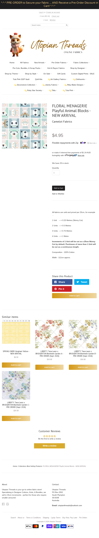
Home (12, 63)
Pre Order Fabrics (59, 63)
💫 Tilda (52, 90)
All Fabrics (24, 63)
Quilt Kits (38, 79)
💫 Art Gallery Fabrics (57, 79)
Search (13, 518)
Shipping (46, 518)
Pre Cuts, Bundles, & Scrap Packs (27, 68)
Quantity (55, 168)
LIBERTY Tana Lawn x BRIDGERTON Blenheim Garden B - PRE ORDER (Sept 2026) (83, 353)
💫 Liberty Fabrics (50, 85)
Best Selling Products (34, 466)
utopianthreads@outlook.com (70, 505)
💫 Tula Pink (68, 90)
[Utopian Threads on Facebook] (3, 504)
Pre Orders (83, 518)
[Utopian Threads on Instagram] (7, 504)
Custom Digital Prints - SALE (82, 74)
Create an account (53, 12)
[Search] (67, 25)
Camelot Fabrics (62, 121)
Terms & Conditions (33, 518)
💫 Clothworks (79, 79)
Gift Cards (61, 74)
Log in (41, 12)
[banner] (49, 44)
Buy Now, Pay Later (69, 518)
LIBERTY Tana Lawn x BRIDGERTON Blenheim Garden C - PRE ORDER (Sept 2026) (16, 404)
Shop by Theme (11, 74)
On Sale (47, 74)
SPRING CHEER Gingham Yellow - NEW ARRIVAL (16, 352)
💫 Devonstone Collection (25, 85)
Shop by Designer (77, 68)
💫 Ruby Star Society (33, 90)
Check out (55, 16)
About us (21, 518)
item (46, 20)
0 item (45, 16)
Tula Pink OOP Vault (21, 79)
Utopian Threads (55, 521)
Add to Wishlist (58, 194)
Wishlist (53, 20)
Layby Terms (56, 518)
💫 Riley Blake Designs (74, 85)
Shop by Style (31, 74)
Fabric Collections (81, 63)
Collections (22, 466)
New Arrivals (39, 63)
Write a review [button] (49, 446)
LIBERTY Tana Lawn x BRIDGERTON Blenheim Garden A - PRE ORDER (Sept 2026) (49, 353)
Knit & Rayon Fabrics (56, 68)
